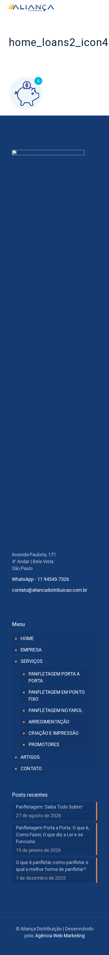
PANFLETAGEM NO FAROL (56, 710)
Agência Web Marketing (60, 935)
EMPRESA (31, 650)
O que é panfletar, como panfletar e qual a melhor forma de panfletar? (52, 866)
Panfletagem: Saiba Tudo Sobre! (49, 807)
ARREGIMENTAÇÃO (49, 721)
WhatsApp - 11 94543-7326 (40, 579)
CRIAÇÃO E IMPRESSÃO (54, 733)
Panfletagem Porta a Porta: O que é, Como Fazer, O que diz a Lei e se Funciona (52, 834)
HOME (27, 638)
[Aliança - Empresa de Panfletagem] (30, 8)
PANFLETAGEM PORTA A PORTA (54, 677)
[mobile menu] (101, 7)
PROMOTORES (44, 744)
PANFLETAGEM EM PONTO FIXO (57, 695)
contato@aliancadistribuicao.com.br (49, 590)
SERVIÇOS (32, 661)
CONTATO (31, 768)
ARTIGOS (30, 757)
